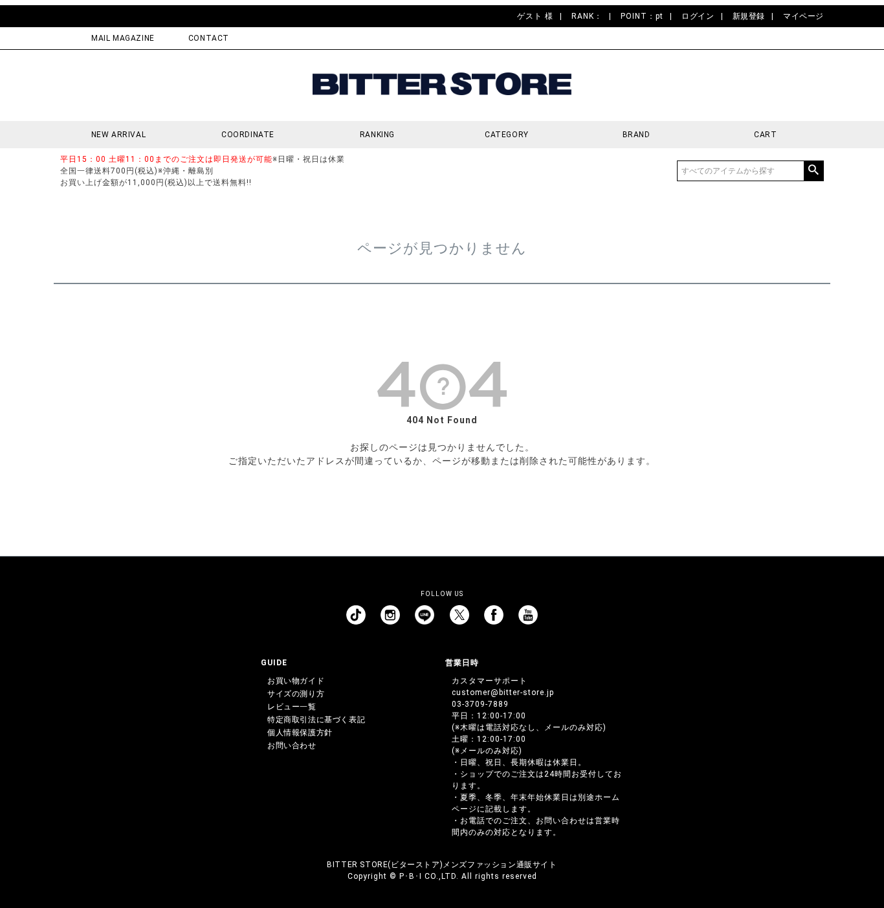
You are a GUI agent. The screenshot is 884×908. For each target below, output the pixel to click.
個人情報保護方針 (300, 732)
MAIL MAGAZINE (123, 38)
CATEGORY (507, 134)
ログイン (697, 16)
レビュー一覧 (291, 706)
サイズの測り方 (295, 693)
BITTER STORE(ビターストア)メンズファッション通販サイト (442, 864)
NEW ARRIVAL (118, 134)
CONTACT (208, 38)
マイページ (803, 16)
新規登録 (749, 16)
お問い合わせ (291, 745)
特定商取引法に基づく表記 (316, 719)
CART (765, 134)
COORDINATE (247, 134)
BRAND (636, 134)
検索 (813, 171)
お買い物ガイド (295, 680)
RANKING (377, 134)
